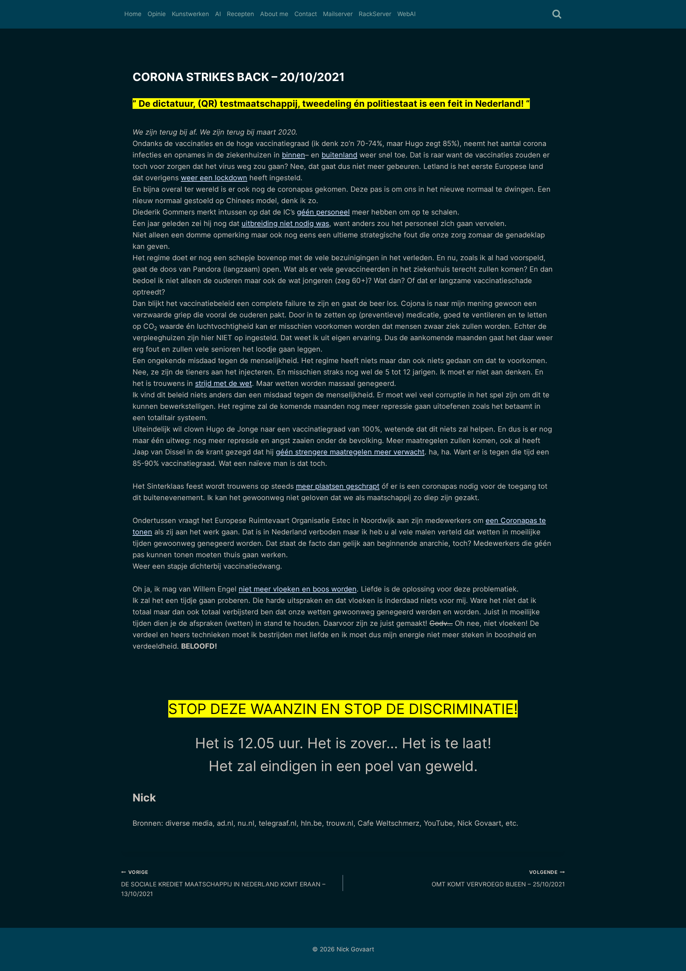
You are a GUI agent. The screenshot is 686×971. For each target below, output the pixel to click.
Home (132, 13)
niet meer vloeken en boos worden (298, 589)
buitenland (339, 155)
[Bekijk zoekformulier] (557, 14)
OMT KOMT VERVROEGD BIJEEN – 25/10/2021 (498, 878)
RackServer (375, 13)
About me (274, 13)
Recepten (240, 13)
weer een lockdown (214, 177)
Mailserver (338, 13)
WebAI (406, 13)
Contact (305, 13)
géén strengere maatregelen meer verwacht (350, 452)
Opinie (157, 13)
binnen (293, 155)
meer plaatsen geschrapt (337, 486)
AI (218, 13)
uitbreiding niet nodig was (285, 223)
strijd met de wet (223, 383)
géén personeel (323, 212)
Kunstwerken (190, 13)
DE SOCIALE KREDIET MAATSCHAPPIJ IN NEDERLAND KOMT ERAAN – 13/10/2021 (223, 883)
